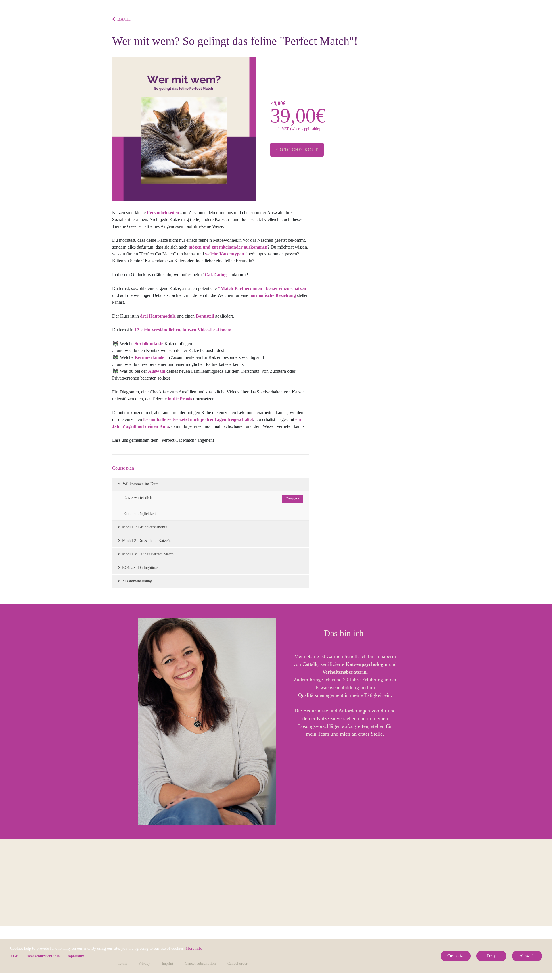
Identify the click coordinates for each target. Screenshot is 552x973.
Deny (491, 956)
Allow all (527, 956)
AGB (14, 956)
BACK (124, 19)
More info (194, 948)
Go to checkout (297, 149)
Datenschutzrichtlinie (42, 956)
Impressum (75, 956)
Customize (455, 956)
